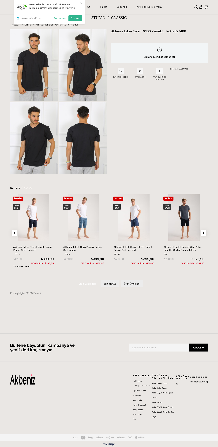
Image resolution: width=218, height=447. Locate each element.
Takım (103, 6)
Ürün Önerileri (131, 283)
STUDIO (98, 18)
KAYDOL (197, 347)
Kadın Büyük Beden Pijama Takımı (162, 395)
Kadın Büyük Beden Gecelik (162, 407)
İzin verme (60, 18)
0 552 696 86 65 (198, 376)
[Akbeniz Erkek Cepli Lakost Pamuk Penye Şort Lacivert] (33, 217)
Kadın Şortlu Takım (159, 388)
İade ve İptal (137, 400)
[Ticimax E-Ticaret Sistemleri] (109, 444)
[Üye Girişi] (200, 7)
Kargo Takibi (138, 410)
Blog (134, 419)
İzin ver (75, 18)
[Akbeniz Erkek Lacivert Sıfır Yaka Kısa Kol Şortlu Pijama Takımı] (184, 217)
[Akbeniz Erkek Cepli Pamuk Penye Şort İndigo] (83, 217)
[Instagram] (177, 384)
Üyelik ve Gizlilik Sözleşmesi (139, 393)
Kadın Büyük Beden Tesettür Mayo (163, 414)
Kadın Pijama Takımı (160, 383)
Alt (88, 6)
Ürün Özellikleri (87, 283)
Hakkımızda (137, 381)
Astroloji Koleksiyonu (149, 6)
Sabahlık (122, 6)
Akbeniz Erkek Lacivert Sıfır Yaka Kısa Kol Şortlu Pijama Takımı (182, 248)
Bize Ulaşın (137, 414)
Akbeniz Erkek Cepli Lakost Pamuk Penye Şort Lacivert (32, 248)
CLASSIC (119, 18)
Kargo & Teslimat (139, 405)
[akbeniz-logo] (37, 379)
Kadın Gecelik (157, 402)
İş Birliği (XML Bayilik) (141, 386)
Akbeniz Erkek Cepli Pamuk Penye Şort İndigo (82, 248)
